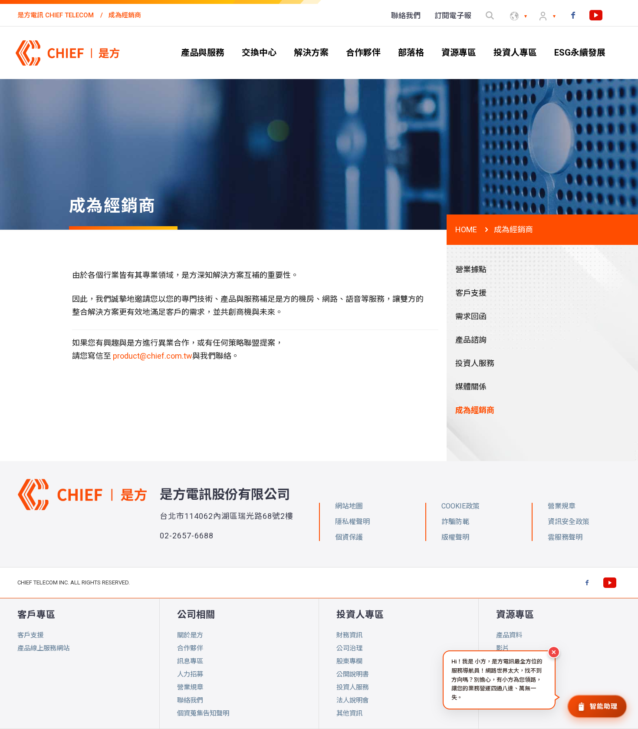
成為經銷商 (474, 410)
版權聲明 (455, 537)
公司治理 (349, 648)
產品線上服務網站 (43, 648)
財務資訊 (349, 635)
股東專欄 (349, 661)
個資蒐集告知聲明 (203, 713)
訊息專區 (190, 661)
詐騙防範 (455, 522)
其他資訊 (349, 713)
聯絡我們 (190, 700)
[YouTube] (595, 15)
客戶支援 (471, 292)
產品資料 (509, 635)
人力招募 (190, 674)
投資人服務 (474, 363)
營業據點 (471, 269)
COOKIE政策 (460, 506)
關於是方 (190, 635)
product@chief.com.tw (152, 355)
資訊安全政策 (568, 522)
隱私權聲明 (352, 522)
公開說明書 (352, 674)
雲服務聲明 (565, 537)
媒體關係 (471, 386)
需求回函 (471, 316)
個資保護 (349, 537)
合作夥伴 (190, 648)
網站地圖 (349, 506)
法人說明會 (352, 700)
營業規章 (190, 687)
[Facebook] (572, 15)
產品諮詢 (471, 339)
